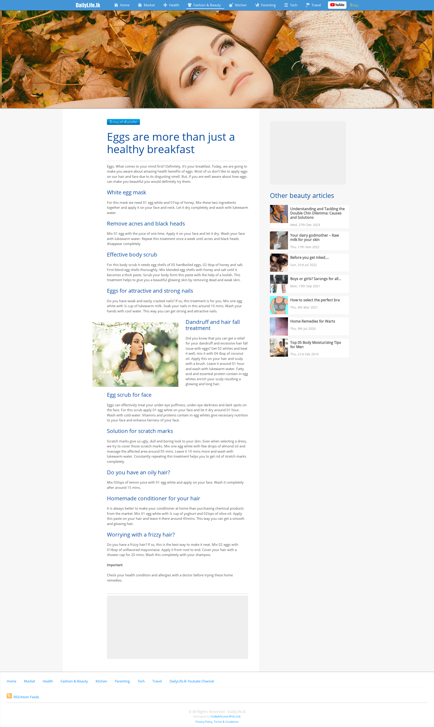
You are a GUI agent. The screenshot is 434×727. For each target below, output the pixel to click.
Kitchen (101, 681)
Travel (157, 681)
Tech (141, 681)
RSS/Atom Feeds (26, 697)
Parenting (122, 681)
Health (48, 681)
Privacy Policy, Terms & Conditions (217, 722)
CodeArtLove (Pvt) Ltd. (225, 716)
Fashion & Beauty (74, 681)
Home (11, 681)
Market (29, 681)
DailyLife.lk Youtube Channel (192, 681)
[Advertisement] (177, 627)
